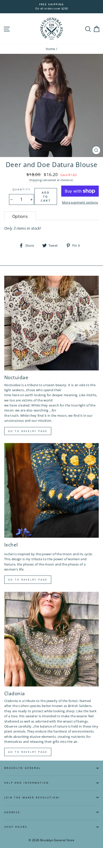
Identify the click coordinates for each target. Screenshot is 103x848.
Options (20, 216)
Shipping (35, 180)
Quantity (21, 189)
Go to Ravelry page (28, 431)
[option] (51, 7)
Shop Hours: (16, 826)
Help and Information (26, 782)
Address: (12, 812)
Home (50, 49)
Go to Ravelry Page (28, 752)
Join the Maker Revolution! (32, 797)
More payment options (80, 202)
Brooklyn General (22, 768)
